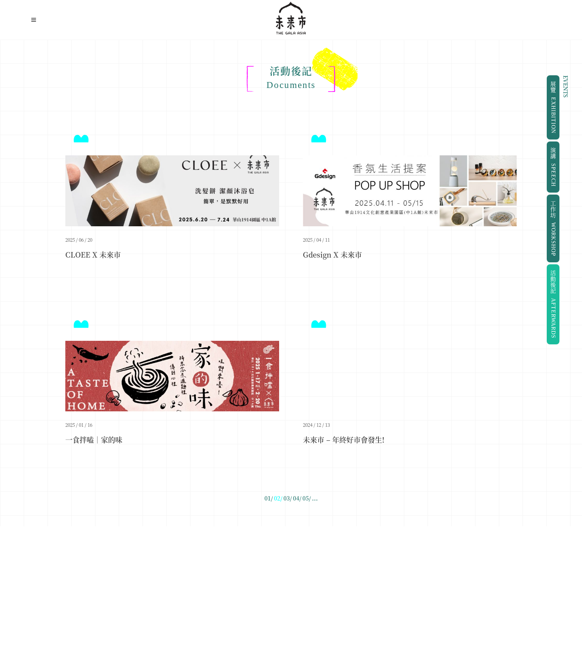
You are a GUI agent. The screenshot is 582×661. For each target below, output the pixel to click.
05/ (306, 498)
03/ (287, 498)
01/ (268, 498)
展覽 (553, 107)
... (315, 498)
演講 (553, 167)
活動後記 (553, 304)
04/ (297, 498)
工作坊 (553, 228)
